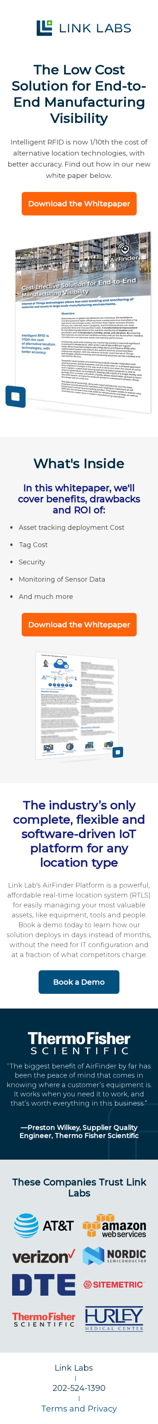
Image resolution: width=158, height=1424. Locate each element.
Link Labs (79, 1368)
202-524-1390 (79, 1388)
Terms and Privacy (79, 1409)
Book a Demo (79, 982)
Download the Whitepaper (79, 203)
